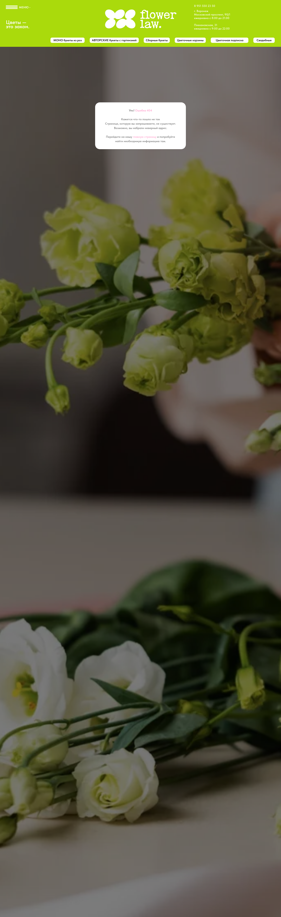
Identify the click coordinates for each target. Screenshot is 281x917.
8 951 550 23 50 (204, 6)
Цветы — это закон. (17, 24)
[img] (140, 19)
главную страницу (144, 137)
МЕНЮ (24, 7)
